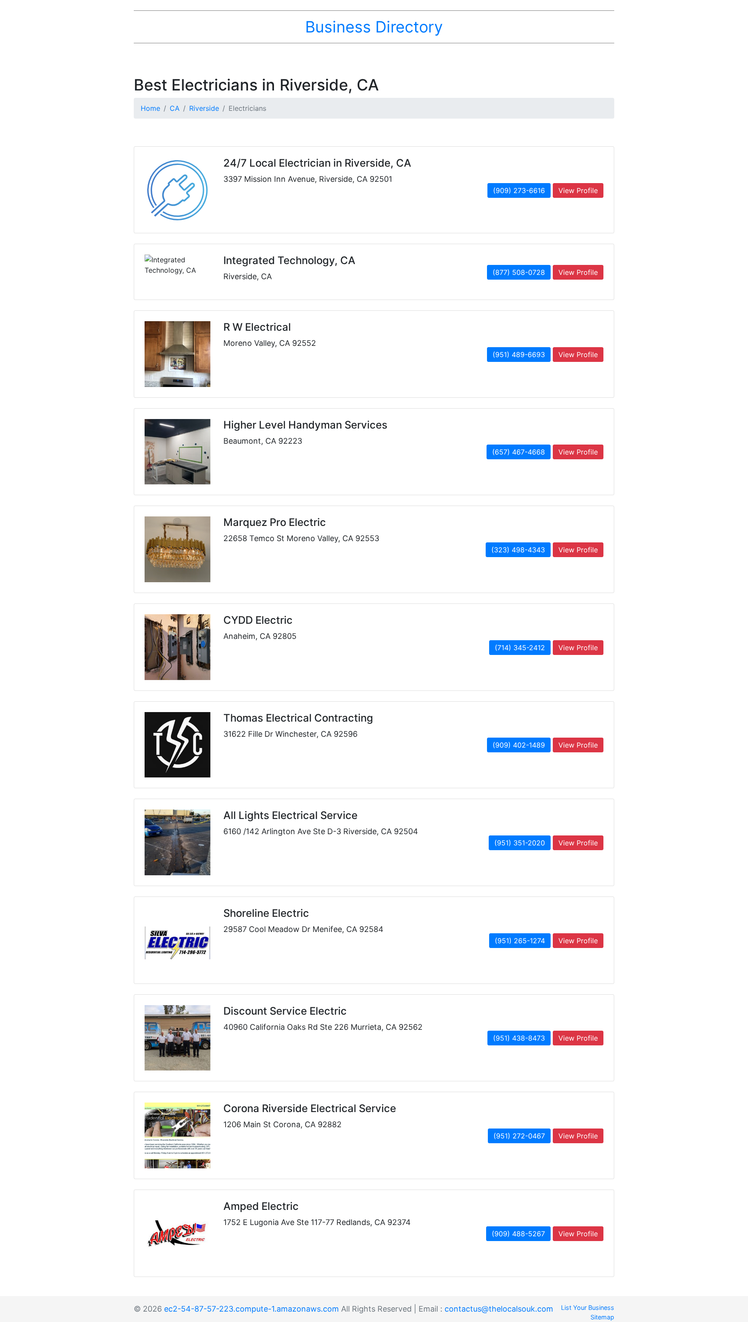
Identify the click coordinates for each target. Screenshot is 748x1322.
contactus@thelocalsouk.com (499, 1308)
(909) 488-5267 (518, 1233)
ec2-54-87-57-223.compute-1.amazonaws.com (251, 1308)
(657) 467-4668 (518, 452)
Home (150, 108)
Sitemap (602, 1317)
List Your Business (587, 1307)
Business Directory (374, 26)
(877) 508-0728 (519, 272)
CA (175, 108)
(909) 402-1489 (519, 745)
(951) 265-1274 (520, 940)
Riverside (204, 108)
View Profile (578, 190)
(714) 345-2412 (520, 647)
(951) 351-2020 (519, 842)
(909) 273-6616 (519, 190)
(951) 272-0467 (519, 1136)
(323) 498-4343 (518, 549)
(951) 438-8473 (519, 1038)
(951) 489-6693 (519, 354)
